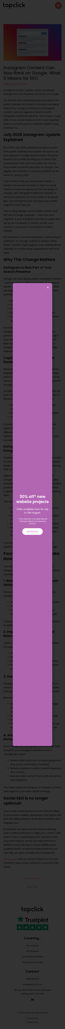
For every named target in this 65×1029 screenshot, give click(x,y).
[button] (48, 287)
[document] (32, 514)
